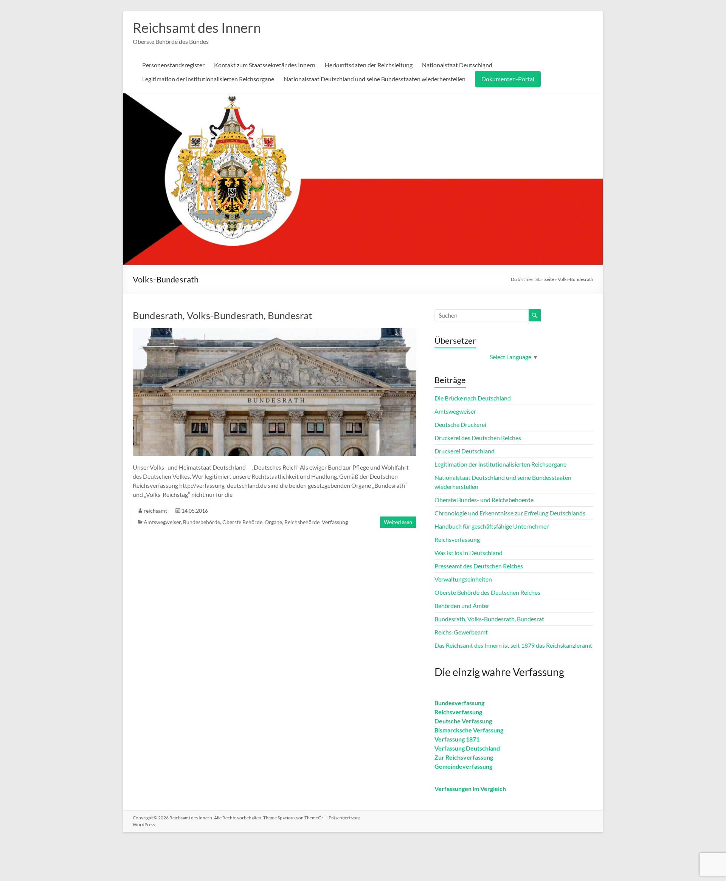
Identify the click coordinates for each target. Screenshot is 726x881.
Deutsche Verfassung (463, 720)
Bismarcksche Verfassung (468, 730)
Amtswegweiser (162, 522)
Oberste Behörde (242, 522)
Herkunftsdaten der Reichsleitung (369, 64)
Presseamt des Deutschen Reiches (478, 565)
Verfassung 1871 (456, 739)
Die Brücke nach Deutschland (472, 398)
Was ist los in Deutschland (468, 552)
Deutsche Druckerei (460, 424)
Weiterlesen (398, 522)
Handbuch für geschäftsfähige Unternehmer (491, 526)
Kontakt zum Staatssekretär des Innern (264, 64)
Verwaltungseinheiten (463, 579)
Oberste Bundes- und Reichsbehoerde (484, 499)
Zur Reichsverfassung (463, 757)
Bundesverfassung (459, 702)
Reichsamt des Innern (197, 27)
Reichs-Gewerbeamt (461, 632)
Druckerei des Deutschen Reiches (477, 437)
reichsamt (155, 510)
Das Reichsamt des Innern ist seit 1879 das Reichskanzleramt (513, 645)
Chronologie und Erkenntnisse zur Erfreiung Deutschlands (509, 513)
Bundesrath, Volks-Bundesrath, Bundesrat (222, 315)
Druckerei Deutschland (464, 450)
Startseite (544, 279)
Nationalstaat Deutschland (457, 64)
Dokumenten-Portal (507, 78)
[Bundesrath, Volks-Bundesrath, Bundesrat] (274, 331)
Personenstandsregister (173, 64)
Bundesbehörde (201, 522)
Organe (273, 522)
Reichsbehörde (302, 522)
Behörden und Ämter (461, 605)
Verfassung (335, 522)
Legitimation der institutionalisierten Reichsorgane (208, 78)
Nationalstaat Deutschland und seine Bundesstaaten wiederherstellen (374, 78)
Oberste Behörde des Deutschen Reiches (487, 592)
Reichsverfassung (457, 539)
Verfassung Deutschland (467, 748)
